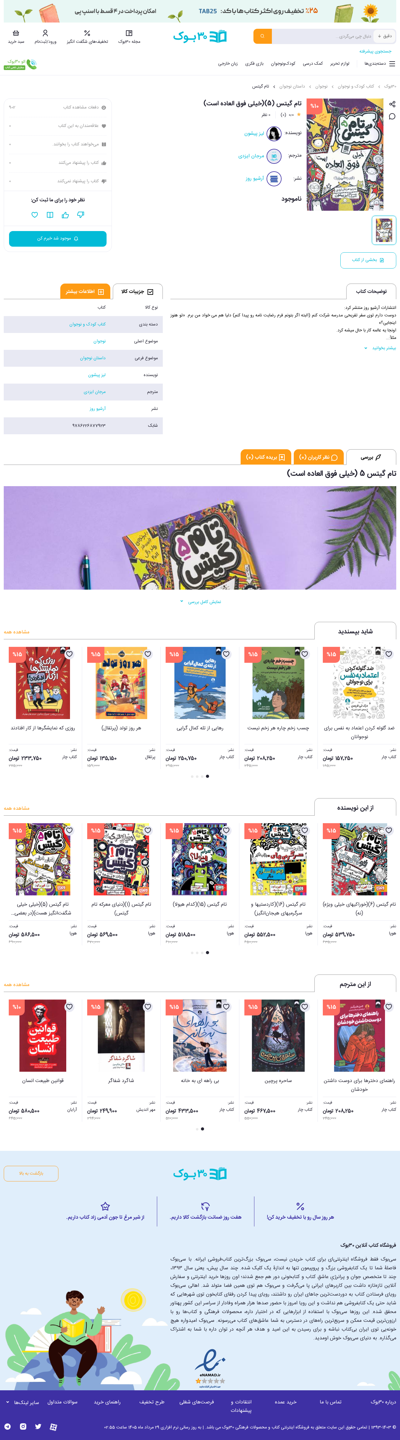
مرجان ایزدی (251, 156)
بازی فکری (254, 64)
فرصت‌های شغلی (196, 1402)
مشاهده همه (16, 632)
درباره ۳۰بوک (383, 1402)
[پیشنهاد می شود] (65, 215)
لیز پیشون (254, 133)
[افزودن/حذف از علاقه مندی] (389, 654)
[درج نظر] (392, 117)
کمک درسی (313, 64)
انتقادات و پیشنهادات (241, 1406)
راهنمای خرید (107, 1402)
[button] (12, 713)
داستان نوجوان (292, 86)
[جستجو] (262, 36)
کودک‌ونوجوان (283, 64)
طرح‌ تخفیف (151, 1402)
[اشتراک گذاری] (392, 104)
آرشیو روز (255, 178)
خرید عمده (286, 1402)
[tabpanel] (83, 366)
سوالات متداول (63, 1402)
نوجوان (321, 86)
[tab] (138, 291)
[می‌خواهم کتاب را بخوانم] (50, 215)
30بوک (390, 86)
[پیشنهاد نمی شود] (81, 215)
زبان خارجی (228, 64)
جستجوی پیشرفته (375, 51)
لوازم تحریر (339, 64)
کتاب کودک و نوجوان (356, 86)
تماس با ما (331, 1402)
